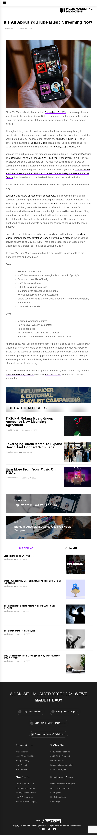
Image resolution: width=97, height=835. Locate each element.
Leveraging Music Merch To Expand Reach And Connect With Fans (34, 445)
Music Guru (9, 29)
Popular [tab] (27, 548)
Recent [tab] (72, 548)
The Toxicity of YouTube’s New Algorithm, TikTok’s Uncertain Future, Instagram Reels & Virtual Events (48, 173)
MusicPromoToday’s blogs (20, 375)
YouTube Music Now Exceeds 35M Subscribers (30, 196)
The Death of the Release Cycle (19, 631)
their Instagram (53, 375)
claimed (54, 204)
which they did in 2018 (67, 139)
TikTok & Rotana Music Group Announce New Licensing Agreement (29, 422)
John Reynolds (12, 430)
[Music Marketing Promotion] (52, 821)
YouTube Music (39, 143)
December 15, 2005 (55, 112)
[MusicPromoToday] (48, 402)
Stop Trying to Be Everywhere (19, 556)
